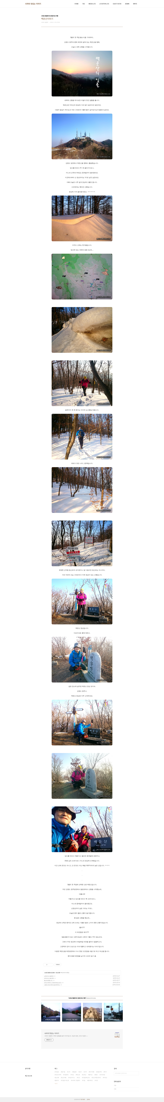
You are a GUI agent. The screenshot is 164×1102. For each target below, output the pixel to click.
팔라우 (57, 1080)
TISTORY (82, 1099)
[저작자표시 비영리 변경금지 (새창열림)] (64, 964)
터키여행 (92, 1072)
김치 (80, 1072)
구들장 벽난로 (65, 1080)
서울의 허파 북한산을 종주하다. (52, 984)
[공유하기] (49, 964)
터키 (105, 1072)
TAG (83, 4)
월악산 (90, 1075)
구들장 (57, 1072)
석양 (96, 1080)
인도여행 (64, 1077)
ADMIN (127, 4)
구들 (84, 1080)
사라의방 (102, 1075)
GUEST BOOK (117, 4)
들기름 (63, 1072)
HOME (76, 4)
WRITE (135, 4)
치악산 (105, 1077)
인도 (79, 1077)
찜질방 (74, 1072)
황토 (96, 1075)
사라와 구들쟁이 (76, 1080)
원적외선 (90, 1080)
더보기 (56, 1083)
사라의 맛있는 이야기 (33, 4)
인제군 (84, 1075)
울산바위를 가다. (48, 980)
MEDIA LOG (92, 4)
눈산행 (57, 1077)
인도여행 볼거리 (96, 1077)
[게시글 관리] (51, 964)
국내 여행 (58, 972)
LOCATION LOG (104, 4)
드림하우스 (72, 1077)
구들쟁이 (66, 1075)
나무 (69, 1072)
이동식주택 (58, 1075)
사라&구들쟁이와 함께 (49, 972)
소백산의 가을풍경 (49, 976)
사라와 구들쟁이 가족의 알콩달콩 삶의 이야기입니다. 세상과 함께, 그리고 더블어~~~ (66, 1036)
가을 (72, 1075)
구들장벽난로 (86, 1077)
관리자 (88, 1099)
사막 (85, 1072)
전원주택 (99, 1072)
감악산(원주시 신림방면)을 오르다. (53, 982)
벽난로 (78, 1075)
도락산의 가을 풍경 (49, 978)
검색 (137, 1073)
